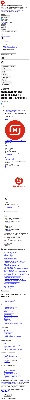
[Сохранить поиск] (2, 62)
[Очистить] (3, 58)
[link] (3, 29)
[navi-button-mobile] (2, 38)
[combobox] (8, 54)
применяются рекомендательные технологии (15, 381)
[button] (2, 33)
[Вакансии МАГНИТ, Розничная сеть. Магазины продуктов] (16, 130)
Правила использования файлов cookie (12, 13)
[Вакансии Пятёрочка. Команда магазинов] (16, 182)
